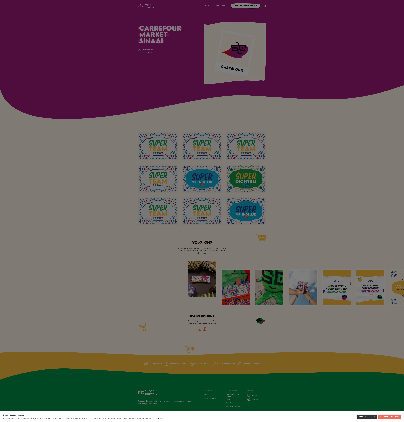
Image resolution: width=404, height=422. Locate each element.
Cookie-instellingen (367, 417)
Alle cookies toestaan (389, 417)
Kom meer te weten (157, 418)
